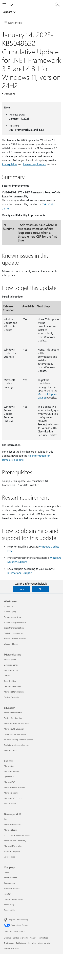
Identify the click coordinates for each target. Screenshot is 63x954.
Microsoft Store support (13, 670)
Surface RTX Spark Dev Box (15, 622)
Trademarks (9, 943)
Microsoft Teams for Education (16, 723)
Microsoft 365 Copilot (13, 798)
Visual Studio (9, 857)
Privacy (32, 937)
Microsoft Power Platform (14, 787)
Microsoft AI (9, 766)
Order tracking (10, 681)
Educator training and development (18, 739)
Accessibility (9, 904)
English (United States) (18, 919)
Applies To (10, 93)
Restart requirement (34, 164)
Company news (10, 883)
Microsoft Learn (10, 830)
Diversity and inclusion (13, 899)
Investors (7, 894)
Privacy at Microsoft (12, 888)
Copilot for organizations (14, 628)
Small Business (10, 803)
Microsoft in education (13, 712)
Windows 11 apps (11, 644)
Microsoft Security (11, 771)
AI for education (10, 750)
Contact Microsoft (20, 937)
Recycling (32, 943)
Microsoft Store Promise (14, 691)
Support (7, 11)
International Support (19, 572)
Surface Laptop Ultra (12, 617)
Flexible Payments (11, 697)
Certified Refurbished (12, 686)
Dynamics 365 (9, 776)
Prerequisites (9, 164)
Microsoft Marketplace (13, 846)
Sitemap (7, 937)
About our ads (44, 943)
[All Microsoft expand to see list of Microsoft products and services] (4, 5)
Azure (6, 819)
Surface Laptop (10, 611)
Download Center (11, 665)
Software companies (12, 851)
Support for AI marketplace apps (17, 835)
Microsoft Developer (12, 824)
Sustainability (9, 910)
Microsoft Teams (11, 793)
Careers (7, 872)
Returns (7, 675)
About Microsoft (10, 877)
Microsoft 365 (9, 782)
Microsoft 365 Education (14, 729)
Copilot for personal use (14, 633)
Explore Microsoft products (15, 638)
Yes (22, 589)
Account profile (10, 659)
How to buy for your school (15, 734)
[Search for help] (12, 4)
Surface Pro (8, 606)
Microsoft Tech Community (15, 840)
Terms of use (43, 937)
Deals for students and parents (16, 745)
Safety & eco (21, 943)
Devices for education (13, 718)
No (40, 589)
